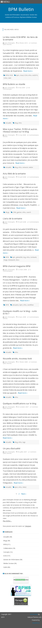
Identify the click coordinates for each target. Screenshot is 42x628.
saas (9, 78)
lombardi (33, 257)
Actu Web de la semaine (14, 173)
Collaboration (7, 548)
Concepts (6, 552)
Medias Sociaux (8, 563)
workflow (30, 305)
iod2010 (35, 75)
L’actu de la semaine (12, 218)
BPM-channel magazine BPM (16, 266)
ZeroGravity (34, 614)
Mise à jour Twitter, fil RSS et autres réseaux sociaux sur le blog (20, 130)
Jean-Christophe (9, 43)
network (25, 167)
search (29, 212)
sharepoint (11, 260)
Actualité (8, 123)
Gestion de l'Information (11, 560)
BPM (7, 75)
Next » (23, 494)
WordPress (36, 623)
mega (5, 260)
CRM (14, 212)
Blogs (7, 212)
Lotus (5, 78)
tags (24, 442)
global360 (19, 257)
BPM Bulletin (21, 9)
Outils (5, 567)
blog (16, 123)
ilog (24, 257)
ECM (11, 75)
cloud (22, 75)
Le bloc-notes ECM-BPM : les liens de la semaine (20, 38)
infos (30, 75)
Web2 (24, 487)
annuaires (15, 305)
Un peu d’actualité (11, 448)
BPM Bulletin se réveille (14, 84)
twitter (31, 167)
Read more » (28, 71)
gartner (19, 212)
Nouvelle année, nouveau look (17, 358)
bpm (17, 75)
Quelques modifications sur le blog (19, 403)
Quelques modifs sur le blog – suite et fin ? (20, 312)
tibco (17, 260)
